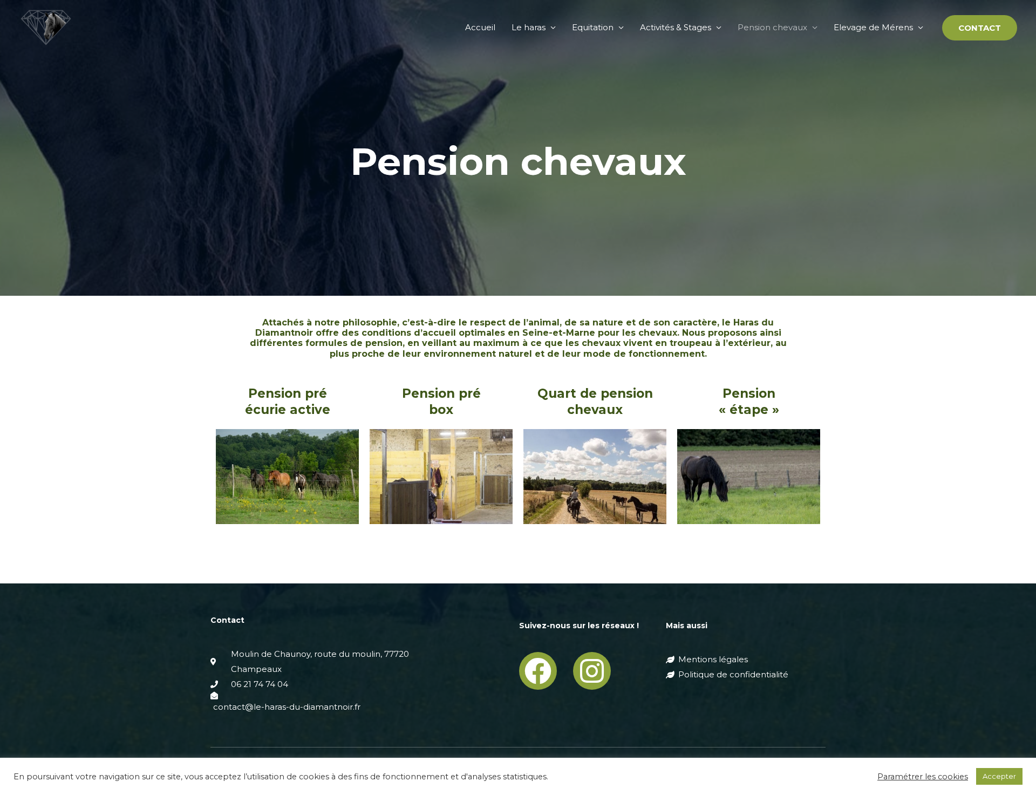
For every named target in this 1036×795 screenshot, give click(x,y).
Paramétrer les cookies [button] (922, 777)
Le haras (529, 27)
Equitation (593, 27)
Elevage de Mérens (873, 27)
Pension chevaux (772, 27)
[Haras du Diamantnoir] (46, 27)
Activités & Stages (675, 27)
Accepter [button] (999, 776)
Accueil (480, 27)
